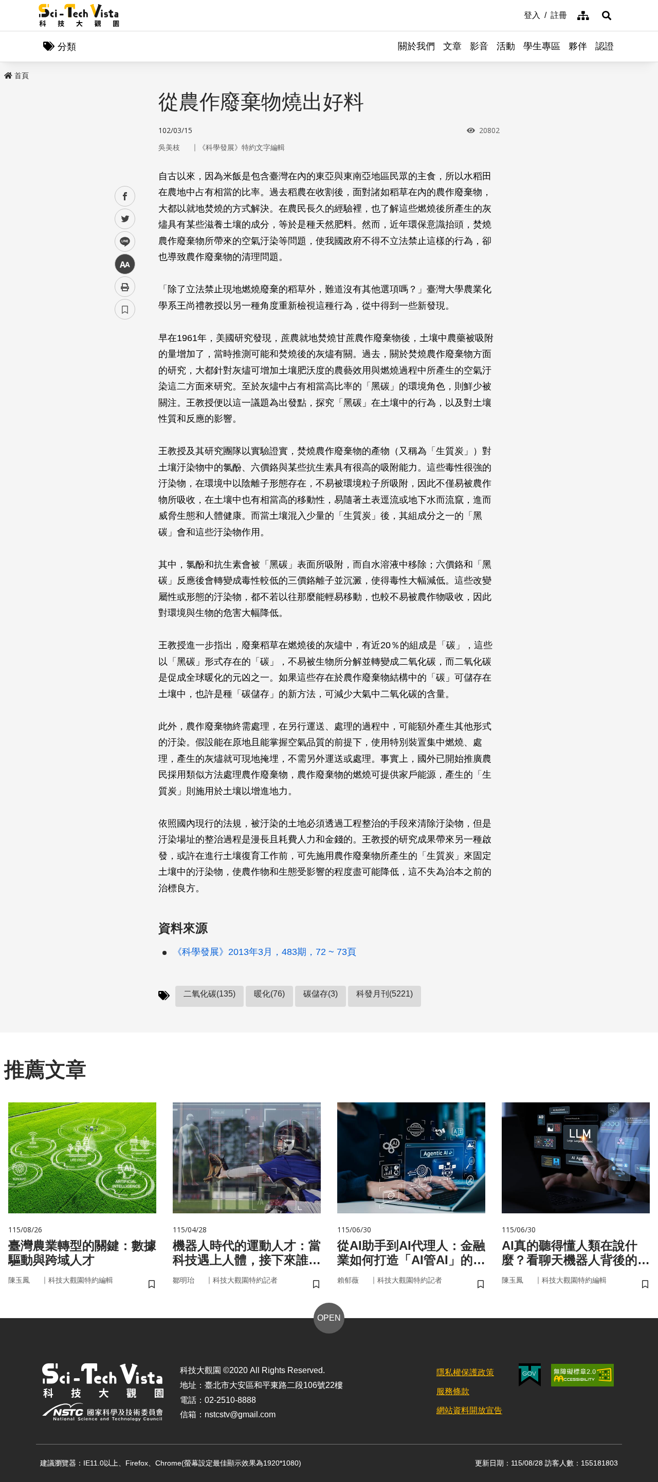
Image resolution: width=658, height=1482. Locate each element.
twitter (125, 219)
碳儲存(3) (320, 993)
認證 (604, 46)
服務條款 (452, 1391)
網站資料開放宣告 (469, 1410)
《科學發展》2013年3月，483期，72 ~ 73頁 (264, 952)
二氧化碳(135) (209, 993)
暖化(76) (269, 993)
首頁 (21, 75)
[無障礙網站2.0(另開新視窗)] (582, 1375)
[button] (606, 15)
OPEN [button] (329, 1318)
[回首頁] (79, 15)
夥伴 (578, 46)
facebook (125, 196)
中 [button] (125, 264)
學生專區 (541, 46)
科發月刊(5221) (384, 993)
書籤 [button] (125, 309)
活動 (506, 46)
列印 (125, 286)
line (122, 241)
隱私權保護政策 (465, 1372)
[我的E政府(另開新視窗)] (530, 1374)
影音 (479, 46)
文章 (452, 46)
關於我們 (416, 46)
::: (517, 14)
